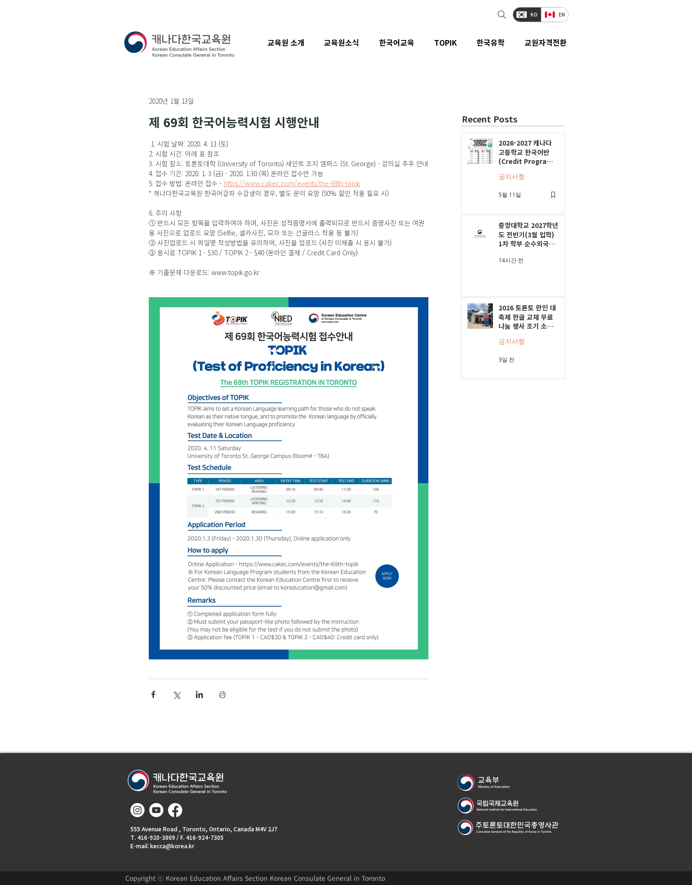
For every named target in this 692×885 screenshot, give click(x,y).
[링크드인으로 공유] (199, 694)
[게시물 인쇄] (222, 694)
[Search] (500, 14)
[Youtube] (156, 810)
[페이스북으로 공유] (153, 694)
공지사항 (512, 176)
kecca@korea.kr (172, 846)
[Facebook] (175, 810)
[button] (342, 42)
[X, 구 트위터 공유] (176, 694)
